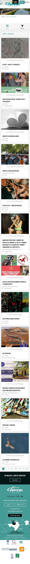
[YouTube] (22, 496)
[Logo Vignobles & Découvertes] (17, 556)
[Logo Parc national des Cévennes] (23, 549)
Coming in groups (12, 535)
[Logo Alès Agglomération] (21, 542)
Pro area (20, 535)
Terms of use (22, 537)
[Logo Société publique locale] (9, 549)
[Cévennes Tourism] (12, 4)
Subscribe (15, 480)
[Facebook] (16, 496)
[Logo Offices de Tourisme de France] (8, 542)
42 (20, 469)
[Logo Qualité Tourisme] (14, 542)
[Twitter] (20, 496)
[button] (25, 2)
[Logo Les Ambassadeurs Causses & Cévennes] (12, 556)
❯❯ (27, 469)
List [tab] (7, 28)
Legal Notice (7, 537)
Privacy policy (15, 537)
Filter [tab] (22, 28)
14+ (12, 469)
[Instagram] (18, 496)
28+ (16, 469)
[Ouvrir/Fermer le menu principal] (1, 4)
